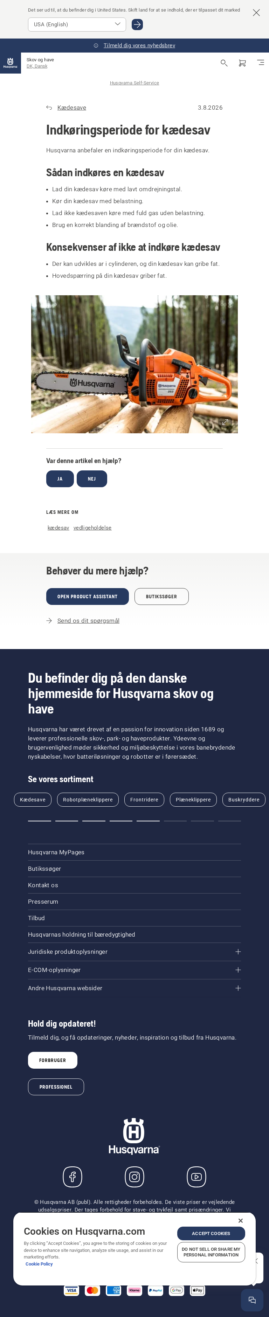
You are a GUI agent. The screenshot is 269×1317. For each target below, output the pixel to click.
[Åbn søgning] (224, 63)
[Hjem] (10, 63)
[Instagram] (134, 1176)
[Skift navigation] (260, 63)
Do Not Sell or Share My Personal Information (211, 1252)
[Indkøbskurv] (242, 63)
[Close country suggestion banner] (256, 12)
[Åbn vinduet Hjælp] (252, 1300)
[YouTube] (196, 1176)
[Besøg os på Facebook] (72, 1176)
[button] (134, 364)
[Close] (240, 1220)
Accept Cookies (211, 1233)
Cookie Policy (39, 1264)
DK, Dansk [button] (37, 66)
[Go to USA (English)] (137, 24)
